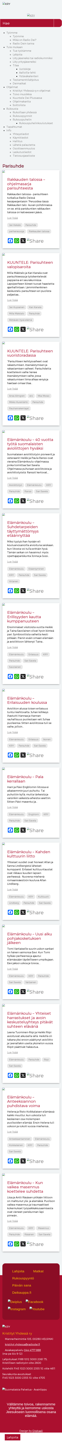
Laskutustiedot (22, 151)
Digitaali (37, 1430)
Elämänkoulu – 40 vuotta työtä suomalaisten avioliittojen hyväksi (30, 443)
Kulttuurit (43, 896)
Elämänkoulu (34, 485)
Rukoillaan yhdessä (25, 112)
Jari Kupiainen (16, 307)
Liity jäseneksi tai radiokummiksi (32, 58)
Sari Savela (42, 491)
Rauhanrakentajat (19, 408)
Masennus (43, 1228)
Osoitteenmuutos (24, 148)
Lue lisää (12, 217)
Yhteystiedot (21, 133)
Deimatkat (19, 83)
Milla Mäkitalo (16, 313)
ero (31, 395)
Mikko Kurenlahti (18, 402)
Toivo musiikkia (22, 94)
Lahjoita (17, 54)
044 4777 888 (32, 1350)
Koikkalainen (16, 1145)
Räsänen (29, 1234)
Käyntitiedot (20, 137)
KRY (48, 485)
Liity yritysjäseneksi (24, 61)
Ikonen (47, 739)
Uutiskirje (25, 68)
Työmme (11, 32)
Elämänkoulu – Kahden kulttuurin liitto (28, 853)
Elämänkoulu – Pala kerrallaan (25, 778)
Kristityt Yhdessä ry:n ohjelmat (31, 90)
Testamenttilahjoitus (26, 79)
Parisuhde (30, 225)
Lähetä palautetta (24, 144)
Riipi (46, 1059)
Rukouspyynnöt (22, 115)
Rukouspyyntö (22, 1278)
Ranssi (27, 491)
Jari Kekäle (15, 225)
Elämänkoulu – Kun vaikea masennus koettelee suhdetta (25, 1186)
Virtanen (13, 581)
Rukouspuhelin (22, 119)
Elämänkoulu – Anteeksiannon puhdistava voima (23, 1101)
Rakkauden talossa (39, 231)
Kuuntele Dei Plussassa (27, 97)
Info (8, 130)
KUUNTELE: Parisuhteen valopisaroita (30, 264)
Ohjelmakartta (22, 101)
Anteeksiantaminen (19, 1139)
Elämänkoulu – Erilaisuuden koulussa (27, 700)
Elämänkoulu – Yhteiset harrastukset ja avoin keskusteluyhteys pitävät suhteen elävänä (30, 1019)
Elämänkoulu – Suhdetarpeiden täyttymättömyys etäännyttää (23, 529)
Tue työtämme (22, 50)
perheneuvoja (16, 231)
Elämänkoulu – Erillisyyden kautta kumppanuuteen (24, 616)
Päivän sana (21, 1285)
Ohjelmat (12, 86)
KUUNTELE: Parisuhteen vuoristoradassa (30, 353)
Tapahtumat (14, 126)
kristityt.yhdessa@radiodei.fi (22, 1344)
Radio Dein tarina (23, 43)
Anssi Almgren (17, 395)
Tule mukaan (14, 47)
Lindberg (14, 903)
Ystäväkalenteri (28, 76)
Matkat (38, 1271)
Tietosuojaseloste (24, 155)
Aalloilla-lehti (27, 72)
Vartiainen (30, 982)
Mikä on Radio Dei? (24, 39)
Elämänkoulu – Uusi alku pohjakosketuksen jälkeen (29, 938)
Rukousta (12, 108)
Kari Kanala (35, 307)
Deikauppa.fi (21, 1292)
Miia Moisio (43, 395)
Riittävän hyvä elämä (20, 320)
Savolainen (15, 667)
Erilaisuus (33, 654)
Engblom (33, 814)
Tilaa (16, 65)
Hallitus (17, 141)
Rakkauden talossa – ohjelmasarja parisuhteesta (26, 183)
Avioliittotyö (15, 485)
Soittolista (19, 105)
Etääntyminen (36, 568)
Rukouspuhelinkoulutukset (36, 123)
